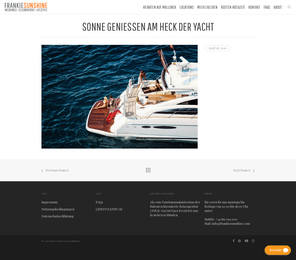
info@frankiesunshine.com (231, 223)
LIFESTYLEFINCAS (109, 209)
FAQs (99, 202)
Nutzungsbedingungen (58, 209)
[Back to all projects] (148, 169)
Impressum (49, 202)
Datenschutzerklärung (57, 216)
